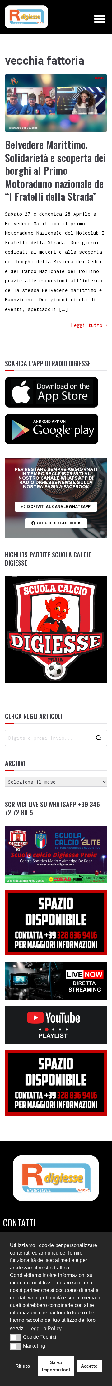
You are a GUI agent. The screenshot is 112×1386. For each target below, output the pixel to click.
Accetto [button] (89, 1366)
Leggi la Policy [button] (45, 1328)
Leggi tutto (87, 325)
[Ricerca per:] (56, 738)
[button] (99, 18)
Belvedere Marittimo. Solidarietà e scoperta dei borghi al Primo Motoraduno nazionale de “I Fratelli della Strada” (55, 170)
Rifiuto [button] (23, 1366)
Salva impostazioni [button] (56, 1366)
